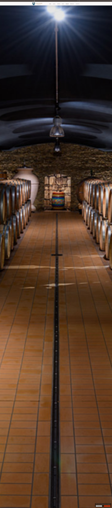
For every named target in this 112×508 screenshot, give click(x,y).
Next (55, 506)
